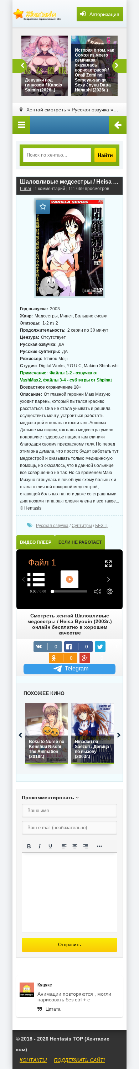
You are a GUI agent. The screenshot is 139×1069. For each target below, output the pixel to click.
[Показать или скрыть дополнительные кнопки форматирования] (99, 846)
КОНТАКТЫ (33, 1060)
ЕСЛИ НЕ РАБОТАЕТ (80, 542)
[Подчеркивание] (50, 846)
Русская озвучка (90, 109)
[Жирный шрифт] (29, 846)
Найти (105, 155)
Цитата (53, 1009)
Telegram (76, 668)
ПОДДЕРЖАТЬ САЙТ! (79, 1060)
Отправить (69, 944)
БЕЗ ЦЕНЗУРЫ (110, 525)
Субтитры (82, 525)
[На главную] (37, 14)
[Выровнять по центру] (75, 846)
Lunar (25, 188)
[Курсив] (39, 846)
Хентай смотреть (46, 109)
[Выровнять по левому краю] (64, 846)
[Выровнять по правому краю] (85, 846)
